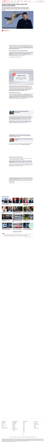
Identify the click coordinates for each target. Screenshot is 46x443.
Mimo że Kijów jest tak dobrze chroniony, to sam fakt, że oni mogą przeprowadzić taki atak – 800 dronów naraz (21, 53)
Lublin (23, 432)
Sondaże (2, 426)
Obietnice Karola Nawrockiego (4, 427)
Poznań (24, 426)
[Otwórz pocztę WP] (36, 1)
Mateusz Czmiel (7, 30)
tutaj (14, 441)
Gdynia (23, 429)
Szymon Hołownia (14, 426)
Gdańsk (24, 427)
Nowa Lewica (35, 426)
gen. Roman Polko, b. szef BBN (25, 144)
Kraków (24, 424)
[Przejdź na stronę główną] (2, 1)
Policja (2, 424)
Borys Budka (13, 427)
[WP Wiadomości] (7, 1)
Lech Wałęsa (13, 429)
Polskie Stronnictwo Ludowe (36, 424)
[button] (39, 1)
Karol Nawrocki (13, 430)
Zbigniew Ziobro (13, 424)
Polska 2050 (35, 427)
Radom (23, 430)
